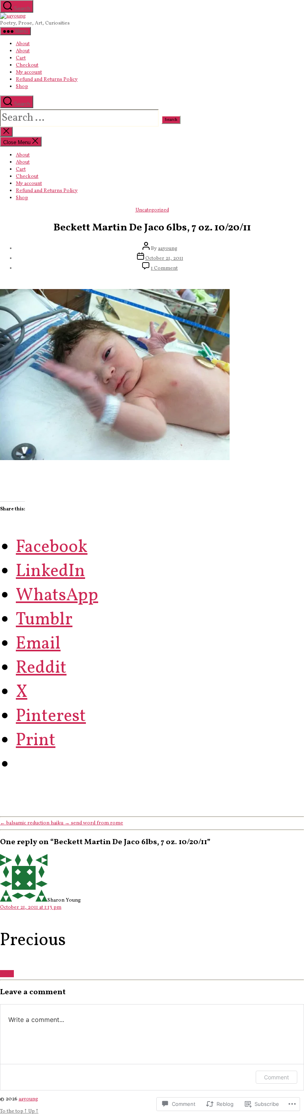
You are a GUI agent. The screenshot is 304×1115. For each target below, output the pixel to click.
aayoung (167, 248)
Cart (21, 58)
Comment (276, 1077)
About (23, 44)
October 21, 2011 (164, 258)
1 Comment (164, 268)
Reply (7, 973)
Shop (22, 86)
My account (29, 72)
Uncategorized (152, 210)
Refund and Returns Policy (47, 79)
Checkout (27, 65)
